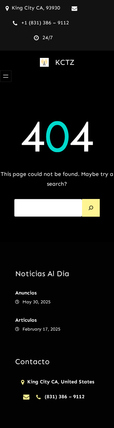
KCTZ (64, 62)
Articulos (26, 320)
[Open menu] (5, 76)
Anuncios (26, 293)
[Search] (91, 208)
